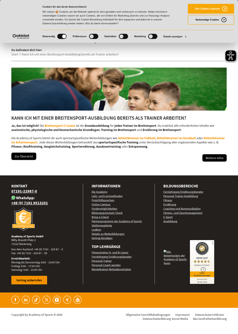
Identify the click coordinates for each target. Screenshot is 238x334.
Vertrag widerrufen (29, 280)
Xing (67, 300)
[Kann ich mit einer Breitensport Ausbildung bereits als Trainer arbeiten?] (119, 89)
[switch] (93, 36)
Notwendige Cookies (207, 19)
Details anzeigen (172, 36)
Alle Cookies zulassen (207, 8)
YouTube (78, 300)
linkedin (26, 300)
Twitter (46, 300)
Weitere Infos (214, 158)
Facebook (15, 300)
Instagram (57, 300)
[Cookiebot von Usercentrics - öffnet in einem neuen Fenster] (21, 36)
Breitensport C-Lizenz (60, 126)
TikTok (36, 300)
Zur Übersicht (24, 156)
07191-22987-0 (24, 191)
